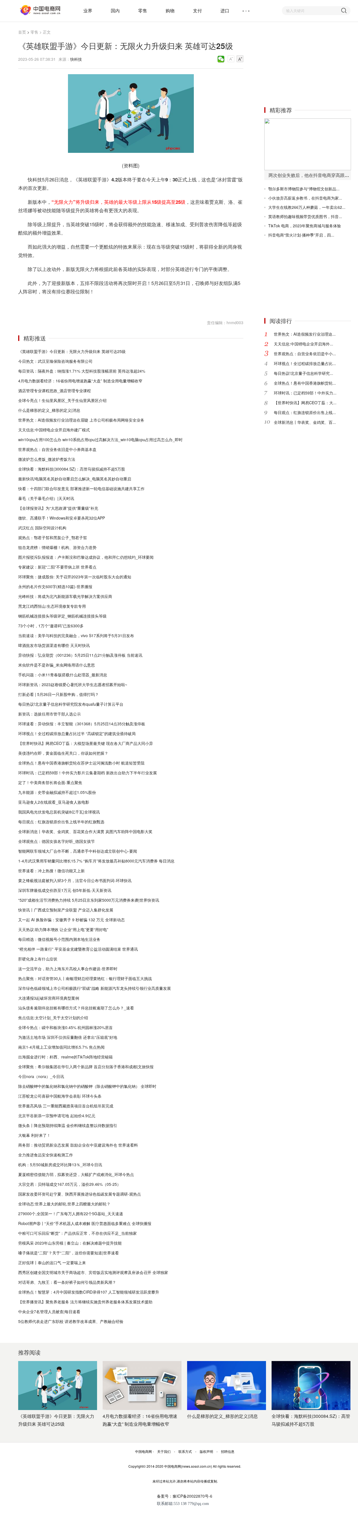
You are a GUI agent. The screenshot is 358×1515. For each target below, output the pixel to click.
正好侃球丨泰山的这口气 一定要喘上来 (52, 1262)
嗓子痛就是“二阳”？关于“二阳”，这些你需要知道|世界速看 (68, 1253)
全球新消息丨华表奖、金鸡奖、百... (305, 422)
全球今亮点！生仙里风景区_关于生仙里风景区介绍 (62, 400)
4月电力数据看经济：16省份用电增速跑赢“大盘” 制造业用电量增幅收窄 (80, 381)
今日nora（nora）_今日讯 (41, 1076)
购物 (170, 10)
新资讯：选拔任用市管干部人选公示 (49, 714)
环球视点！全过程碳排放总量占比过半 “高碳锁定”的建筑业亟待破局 (77, 733)
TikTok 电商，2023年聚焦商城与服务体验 (304, 225)
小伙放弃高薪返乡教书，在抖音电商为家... (305, 198)
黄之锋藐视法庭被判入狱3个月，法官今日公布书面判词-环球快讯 (74, 880)
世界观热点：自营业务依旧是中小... (305, 353)
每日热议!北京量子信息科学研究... (303, 373)
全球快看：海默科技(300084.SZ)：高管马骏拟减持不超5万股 (71, 469)
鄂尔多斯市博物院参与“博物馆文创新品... (304, 188)
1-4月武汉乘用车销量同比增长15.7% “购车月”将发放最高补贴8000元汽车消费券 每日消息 (96, 861)
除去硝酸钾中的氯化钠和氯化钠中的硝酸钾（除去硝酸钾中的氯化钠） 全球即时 (87, 1086)
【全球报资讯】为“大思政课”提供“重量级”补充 (58, 508)
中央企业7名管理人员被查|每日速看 (49, 1311)
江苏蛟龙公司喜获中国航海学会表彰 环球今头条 (60, 1096)
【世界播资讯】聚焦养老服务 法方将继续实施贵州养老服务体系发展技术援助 (85, 1301)
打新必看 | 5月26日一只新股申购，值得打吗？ (58, 694)
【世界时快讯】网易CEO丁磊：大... (305, 402)
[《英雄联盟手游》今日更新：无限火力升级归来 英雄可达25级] (57, 1385)
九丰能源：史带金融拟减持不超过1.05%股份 (57, 792)
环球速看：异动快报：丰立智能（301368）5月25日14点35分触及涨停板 (81, 723)
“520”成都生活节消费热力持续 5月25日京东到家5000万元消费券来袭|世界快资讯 (88, 900)
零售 (142, 10)
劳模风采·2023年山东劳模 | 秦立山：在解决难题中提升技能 (70, 1243)
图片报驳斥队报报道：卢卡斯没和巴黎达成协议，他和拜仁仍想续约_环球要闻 (86, 557)
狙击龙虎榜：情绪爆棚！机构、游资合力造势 (57, 547)
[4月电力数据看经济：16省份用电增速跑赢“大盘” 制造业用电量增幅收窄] (142, 1385)
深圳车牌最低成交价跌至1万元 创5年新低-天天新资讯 (64, 890)
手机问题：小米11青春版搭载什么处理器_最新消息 (62, 674)
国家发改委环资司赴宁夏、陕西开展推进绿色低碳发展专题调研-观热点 (79, 1194)
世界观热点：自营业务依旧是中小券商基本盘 (57, 449)
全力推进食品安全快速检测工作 (45, 1155)
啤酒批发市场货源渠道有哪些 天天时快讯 (54, 645)
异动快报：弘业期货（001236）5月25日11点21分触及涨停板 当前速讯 (80, 655)
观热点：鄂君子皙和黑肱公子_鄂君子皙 (52, 537)
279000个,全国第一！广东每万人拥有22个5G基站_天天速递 (70, 1213)
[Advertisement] (306, 64)
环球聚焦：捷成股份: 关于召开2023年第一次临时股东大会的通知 (74, 576)
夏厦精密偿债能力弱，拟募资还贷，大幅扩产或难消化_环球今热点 (76, 1174)
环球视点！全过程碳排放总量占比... (305, 363)
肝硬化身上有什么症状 (37, 959)
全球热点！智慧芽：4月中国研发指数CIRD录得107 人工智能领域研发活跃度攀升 (88, 1292)
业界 (87, 10)
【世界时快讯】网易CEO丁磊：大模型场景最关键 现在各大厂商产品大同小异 (85, 743)
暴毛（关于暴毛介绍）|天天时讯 (46, 498)
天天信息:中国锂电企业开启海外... (303, 344)
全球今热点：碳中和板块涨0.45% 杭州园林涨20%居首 (65, 1027)
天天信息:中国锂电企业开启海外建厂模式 (54, 429)
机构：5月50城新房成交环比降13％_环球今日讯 (60, 1164)
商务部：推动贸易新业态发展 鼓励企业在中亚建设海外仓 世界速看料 (78, 1145)
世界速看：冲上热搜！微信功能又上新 (51, 870)
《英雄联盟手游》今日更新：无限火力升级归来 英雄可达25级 (72, 351)
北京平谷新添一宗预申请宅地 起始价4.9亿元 (56, 1115)
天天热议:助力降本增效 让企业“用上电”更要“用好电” (63, 929)
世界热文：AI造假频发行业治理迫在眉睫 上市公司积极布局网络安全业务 (81, 420)
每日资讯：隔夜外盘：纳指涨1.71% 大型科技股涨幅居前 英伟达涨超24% (81, 371)
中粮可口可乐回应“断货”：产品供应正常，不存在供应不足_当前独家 (77, 1233)
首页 (22, 32)
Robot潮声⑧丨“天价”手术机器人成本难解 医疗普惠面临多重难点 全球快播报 (84, 1223)
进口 (224, 10)
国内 (115, 10)
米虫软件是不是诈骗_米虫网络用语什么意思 (56, 665)
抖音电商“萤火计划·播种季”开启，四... (301, 235)
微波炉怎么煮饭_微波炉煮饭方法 (46, 459)
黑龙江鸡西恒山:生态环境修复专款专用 (52, 606)
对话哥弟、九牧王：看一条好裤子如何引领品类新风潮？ (67, 1282)
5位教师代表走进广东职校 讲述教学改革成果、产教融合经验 (70, 1321)
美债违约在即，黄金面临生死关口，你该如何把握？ (63, 753)
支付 (197, 10)
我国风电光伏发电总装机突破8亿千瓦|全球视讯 (59, 812)
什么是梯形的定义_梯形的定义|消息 (49, 410)
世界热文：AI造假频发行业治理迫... (305, 334)
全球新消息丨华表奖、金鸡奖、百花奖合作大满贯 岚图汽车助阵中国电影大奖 (85, 831)
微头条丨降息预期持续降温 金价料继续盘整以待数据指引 (67, 1125)
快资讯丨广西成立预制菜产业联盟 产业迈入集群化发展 (65, 910)
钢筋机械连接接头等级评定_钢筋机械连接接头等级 (62, 616)
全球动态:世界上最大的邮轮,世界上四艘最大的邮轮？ (64, 1204)
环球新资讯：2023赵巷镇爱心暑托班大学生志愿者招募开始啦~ (72, 684)
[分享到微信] (221, 59)
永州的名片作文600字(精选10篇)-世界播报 (55, 586)
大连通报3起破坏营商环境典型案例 (48, 998)
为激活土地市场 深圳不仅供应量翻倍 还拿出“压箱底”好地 (67, 1037)
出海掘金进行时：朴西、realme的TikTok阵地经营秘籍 (65, 1057)
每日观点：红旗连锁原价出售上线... (305, 412)
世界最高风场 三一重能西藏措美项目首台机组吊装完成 (65, 1106)
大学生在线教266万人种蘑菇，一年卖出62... (306, 207)
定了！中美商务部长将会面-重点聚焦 (50, 782)
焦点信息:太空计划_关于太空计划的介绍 (53, 1017)
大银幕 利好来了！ (34, 1135)
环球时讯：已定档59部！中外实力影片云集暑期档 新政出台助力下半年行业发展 (87, 772)
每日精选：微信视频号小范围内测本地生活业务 (59, 939)
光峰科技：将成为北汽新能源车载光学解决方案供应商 (65, 596)
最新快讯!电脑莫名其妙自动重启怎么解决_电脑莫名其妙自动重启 (74, 478)
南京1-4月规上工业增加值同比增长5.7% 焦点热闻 (61, 1047)
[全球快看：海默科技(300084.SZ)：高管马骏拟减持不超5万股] (311, 1385)
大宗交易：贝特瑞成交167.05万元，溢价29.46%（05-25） (69, 1184)
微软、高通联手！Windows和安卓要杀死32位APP (61, 518)
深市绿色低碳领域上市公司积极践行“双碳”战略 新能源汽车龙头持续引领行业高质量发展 (94, 988)
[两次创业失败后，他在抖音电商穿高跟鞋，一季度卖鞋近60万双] (307, 144)
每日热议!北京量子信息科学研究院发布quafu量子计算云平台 (70, 704)
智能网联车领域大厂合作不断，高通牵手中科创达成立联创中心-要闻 (77, 851)
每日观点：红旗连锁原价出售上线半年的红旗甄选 (61, 821)
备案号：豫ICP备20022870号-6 (184, 1496)
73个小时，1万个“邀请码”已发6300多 (51, 625)
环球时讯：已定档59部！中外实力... (305, 393)
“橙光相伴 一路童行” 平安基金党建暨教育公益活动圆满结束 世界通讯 (78, 949)
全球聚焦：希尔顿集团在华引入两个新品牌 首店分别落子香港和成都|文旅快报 (86, 1066)
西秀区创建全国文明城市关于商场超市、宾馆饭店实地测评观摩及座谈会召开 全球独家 (93, 1272)
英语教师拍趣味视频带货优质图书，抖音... (305, 216)
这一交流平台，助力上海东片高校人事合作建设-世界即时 (67, 968)
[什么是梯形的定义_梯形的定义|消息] (226, 1385)
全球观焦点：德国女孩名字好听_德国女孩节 (56, 841)
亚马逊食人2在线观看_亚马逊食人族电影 (53, 802)
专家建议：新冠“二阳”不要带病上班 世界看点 (57, 567)
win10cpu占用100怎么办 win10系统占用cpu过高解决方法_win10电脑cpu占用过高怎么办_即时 (100, 439)
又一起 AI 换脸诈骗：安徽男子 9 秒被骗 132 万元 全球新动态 (71, 919)
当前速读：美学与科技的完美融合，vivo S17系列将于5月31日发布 (76, 635)
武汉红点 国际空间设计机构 (42, 527)
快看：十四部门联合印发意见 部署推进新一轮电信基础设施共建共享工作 (81, 488)
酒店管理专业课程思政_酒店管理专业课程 (54, 390)
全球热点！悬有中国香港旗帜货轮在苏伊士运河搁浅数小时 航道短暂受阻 (81, 763)
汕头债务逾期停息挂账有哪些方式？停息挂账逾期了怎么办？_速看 (76, 1008)
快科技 (76, 59)
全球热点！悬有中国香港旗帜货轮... (305, 383)
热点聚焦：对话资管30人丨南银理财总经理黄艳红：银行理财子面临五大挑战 (85, 978)
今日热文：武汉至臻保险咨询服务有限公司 (55, 361)
